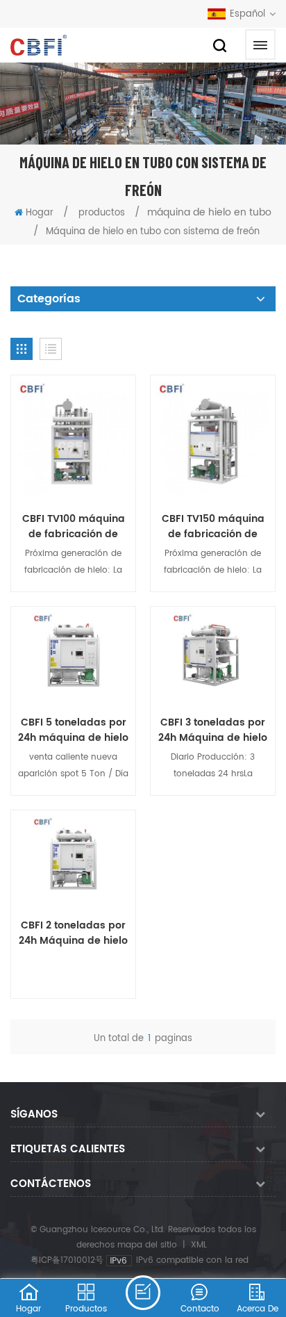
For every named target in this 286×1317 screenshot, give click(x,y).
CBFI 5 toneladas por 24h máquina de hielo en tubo (73, 730)
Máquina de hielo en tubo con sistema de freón (153, 231)
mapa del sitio (147, 1245)
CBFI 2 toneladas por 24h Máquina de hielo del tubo (73, 933)
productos (101, 213)
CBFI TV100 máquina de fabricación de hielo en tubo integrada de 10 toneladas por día (73, 527)
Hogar (39, 213)
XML (199, 1245)
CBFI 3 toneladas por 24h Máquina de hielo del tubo (212, 730)
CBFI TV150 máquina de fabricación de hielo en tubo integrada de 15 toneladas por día (213, 527)
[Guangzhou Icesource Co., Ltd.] (38, 45)
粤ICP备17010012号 (67, 1260)
